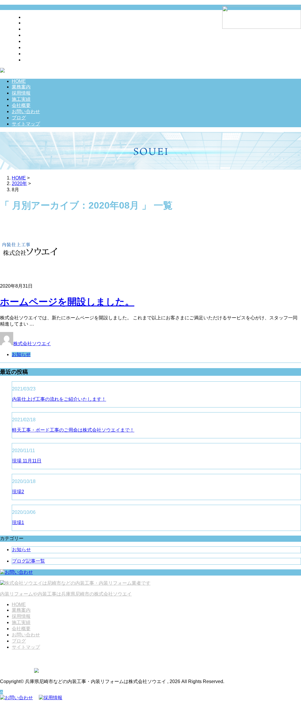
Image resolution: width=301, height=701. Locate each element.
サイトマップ (38, 59)
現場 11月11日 (26, 460)
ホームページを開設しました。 (67, 301)
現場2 (18, 491)
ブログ (31, 53)
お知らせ (21, 354)
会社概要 (33, 41)
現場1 (18, 522)
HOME (31, 17)
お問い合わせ (38, 47)
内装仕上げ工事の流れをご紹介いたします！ (59, 399)
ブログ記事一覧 (28, 561)
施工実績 (33, 35)
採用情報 (33, 28)
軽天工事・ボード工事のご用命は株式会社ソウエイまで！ (73, 429)
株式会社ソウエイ (32, 343)
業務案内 (33, 22)
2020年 (19, 183)
